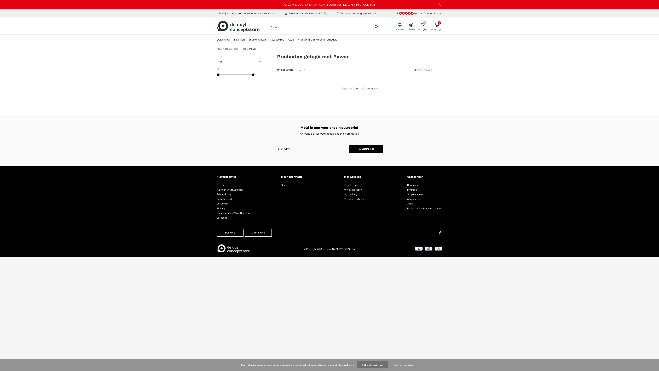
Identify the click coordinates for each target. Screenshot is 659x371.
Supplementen (257, 39)
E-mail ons (258, 232)
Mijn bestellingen (353, 189)
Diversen (239, 39)
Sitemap (221, 208)
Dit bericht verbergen (372, 365)
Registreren (350, 185)
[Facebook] (440, 233)
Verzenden (222, 203)
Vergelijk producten (354, 199)
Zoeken (376, 27)
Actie (291, 39)
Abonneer (366, 149)
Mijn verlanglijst (352, 194)
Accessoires (277, 39)
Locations (222, 217)
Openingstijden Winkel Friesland (234, 213)
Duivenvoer (223, 39)
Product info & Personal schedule (317, 39)
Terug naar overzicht (227, 48)
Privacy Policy (224, 194)
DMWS (339, 249)
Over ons (221, 185)
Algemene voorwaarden (230, 189)
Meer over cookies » (404, 365)
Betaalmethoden (225, 199)
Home (284, 185)
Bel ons (230, 232)
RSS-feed (350, 249)
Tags (243, 48)
